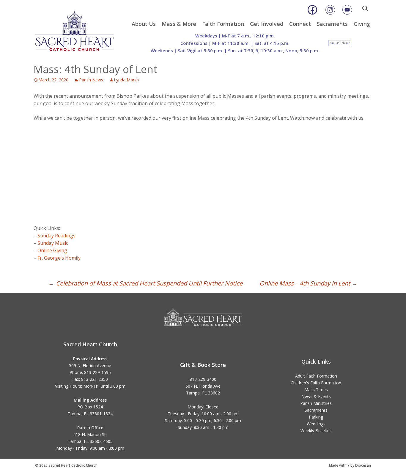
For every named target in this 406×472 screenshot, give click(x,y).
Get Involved (266, 23)
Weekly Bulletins (316, 430)
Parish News (91, 80)
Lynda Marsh (126, 80)
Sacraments (332, 23)
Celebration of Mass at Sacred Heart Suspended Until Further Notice (145, 283)
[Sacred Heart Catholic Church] (78, 28)
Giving (362, 23)
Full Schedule (339, 43)
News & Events (316, 396)
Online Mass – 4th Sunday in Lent (308, 283)
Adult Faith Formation (316, 376)
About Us (144, 23)
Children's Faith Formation (316, 383)
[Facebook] (312, 10)
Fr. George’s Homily (59, 258)
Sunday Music (52, 243)
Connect (300, 23)
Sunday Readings (56, 235)
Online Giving (52, 250)
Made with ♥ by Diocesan (350, 465)
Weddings (316, 424)
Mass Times (316, 389)
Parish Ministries (316, 403)
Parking (316, 417)
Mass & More (179, 23)
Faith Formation (223, 23)
